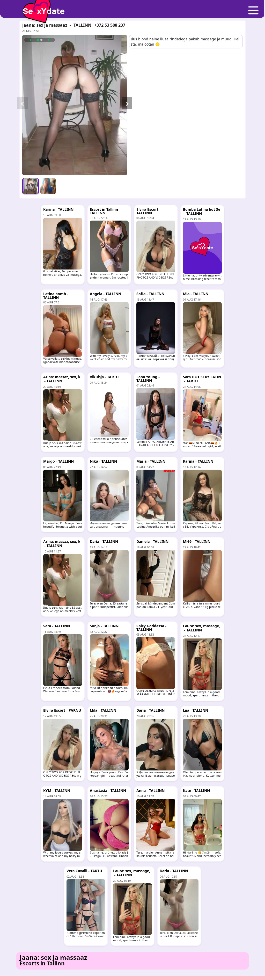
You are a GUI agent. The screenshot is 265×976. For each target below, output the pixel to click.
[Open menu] (253, 10)
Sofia (140, 293)
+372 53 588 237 (109, 25)
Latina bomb (54, 293)
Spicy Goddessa (150, 625)
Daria (94, 541)
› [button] (48, 40)
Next (124, 105)
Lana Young (146, 376)
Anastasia (98, 790)
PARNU (75, 710)
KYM (47, 790)
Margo (49, 461)
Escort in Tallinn (104, 209)
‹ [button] (30, 40)
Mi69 (187, 541)
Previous (20, 105)
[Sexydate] (42, 7)
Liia (186, 710)
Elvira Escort (147, 209)
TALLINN (82, 25)
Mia (186, 293)
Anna (141, 790)
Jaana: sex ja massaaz (44, 25)
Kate (187, 790)
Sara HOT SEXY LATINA (202, 378)
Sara (47, 625)
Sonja (95, 625)
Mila (93, 710)
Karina (49, 209)
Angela (96, 293)
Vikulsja (97, 376)
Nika (94, 461)
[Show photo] (30, 186)
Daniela (143, 541)
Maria (141, 461)
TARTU (113, 376)
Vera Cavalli (77, 870)
